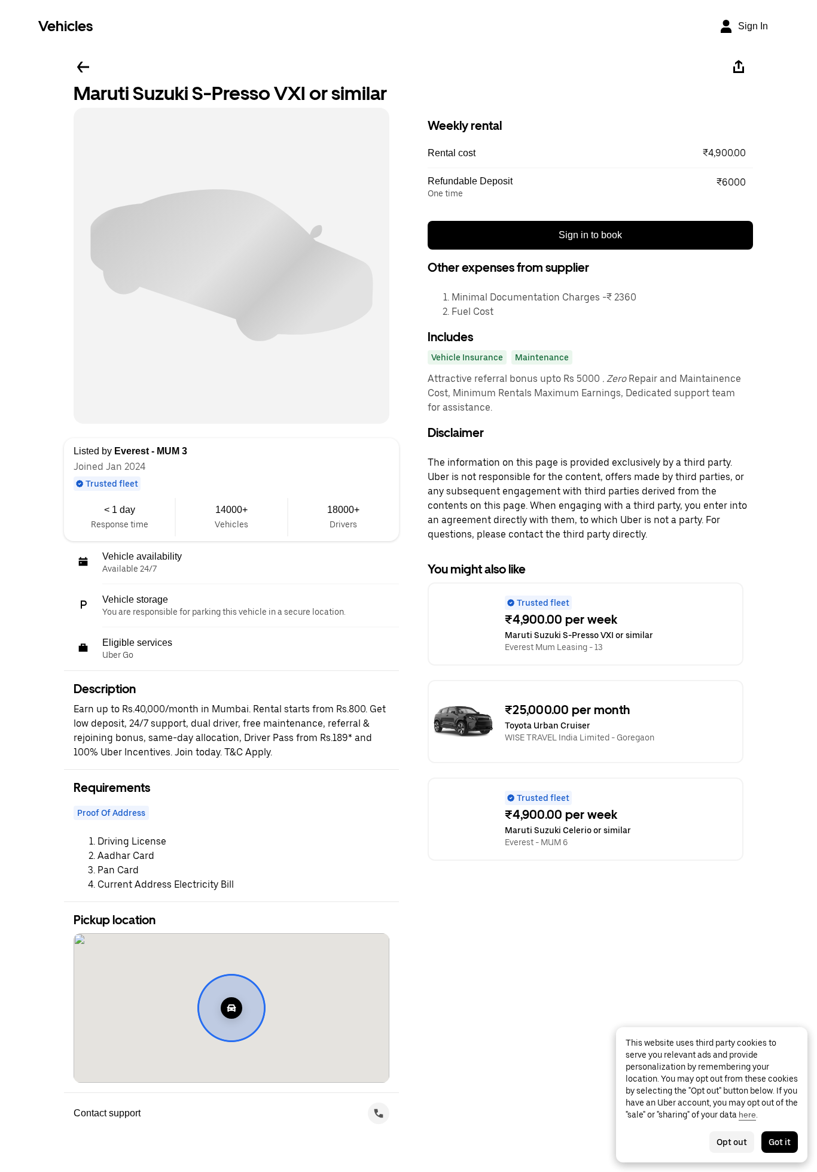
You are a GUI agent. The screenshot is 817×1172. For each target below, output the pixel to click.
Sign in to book (590, 235)
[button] (590, 153)
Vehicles (65, 26)
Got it (780, 1142)
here (747, 1114)
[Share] (738, 67)
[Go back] (83, 67)
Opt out (732, 1142)
